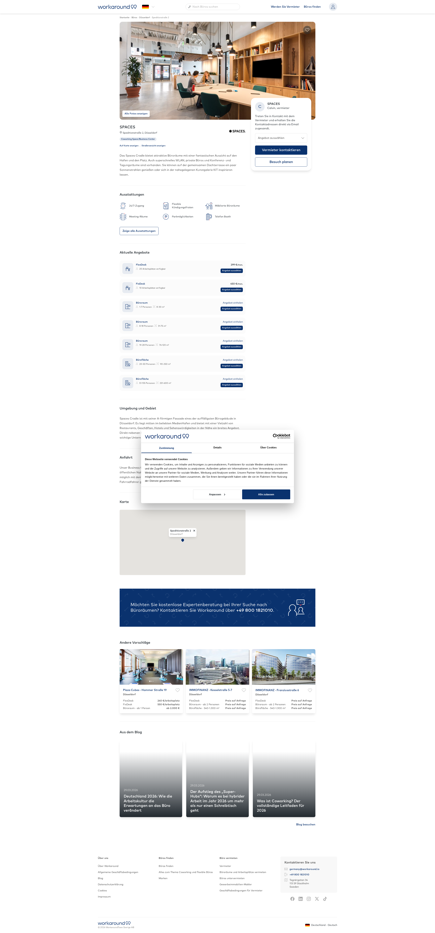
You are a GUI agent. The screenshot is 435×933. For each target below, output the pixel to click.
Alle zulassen (266, 494)
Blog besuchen (305, 824)
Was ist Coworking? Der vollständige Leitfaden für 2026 (280, 805)
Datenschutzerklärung (110, 884)
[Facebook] (292, 899)
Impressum (104, 897)
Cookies (102, 890)
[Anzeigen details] (183, 268)
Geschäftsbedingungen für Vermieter (241, 890)
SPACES (127, 127)
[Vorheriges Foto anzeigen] (125, 70)
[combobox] (213, 7)
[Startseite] (117, 7)
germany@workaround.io (304, 869)
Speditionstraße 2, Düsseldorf (140, 133)
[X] (317, 899)
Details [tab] (217, 447)
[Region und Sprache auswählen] (148, 7)
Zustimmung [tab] (166, 448)
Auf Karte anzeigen (129, 146)
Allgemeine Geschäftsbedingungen (118, 872)
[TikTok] (325, 899)
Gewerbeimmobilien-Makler (236, 884)
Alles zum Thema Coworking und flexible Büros (186, 872)
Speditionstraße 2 (180, 530)
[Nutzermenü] (333, 7)
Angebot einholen (233, 303)
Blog (100, 878)
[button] (182, 540)
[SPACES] (237, 131)
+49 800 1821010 (254, 610)
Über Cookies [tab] (268, 447)
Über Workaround (108, 866)
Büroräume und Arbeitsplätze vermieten (243, 872)
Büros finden (312, 6)
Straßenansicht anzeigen (154, 146)
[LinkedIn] (301, 899)
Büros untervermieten (232, 878)
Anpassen (215, 494)
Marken (163, 878)
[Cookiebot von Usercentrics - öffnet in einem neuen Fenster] (275, 436)
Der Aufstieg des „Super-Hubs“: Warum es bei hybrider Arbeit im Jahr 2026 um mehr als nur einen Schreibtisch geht (217, 801)
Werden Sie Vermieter (285, 6)
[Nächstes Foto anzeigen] (310, 70)
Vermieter (225, 866)
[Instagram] (309, 899)
